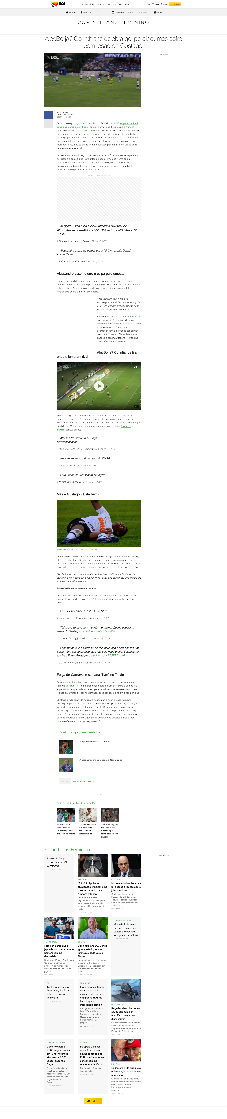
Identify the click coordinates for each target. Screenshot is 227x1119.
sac (149, 4)
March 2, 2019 (99, 240)
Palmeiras (126, 423)
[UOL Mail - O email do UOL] (155, 4)
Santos (60, 427)
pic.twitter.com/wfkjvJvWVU (99, 623)
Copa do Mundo (142, 12)
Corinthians (131, 314)
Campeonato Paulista (90, 130)
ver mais (91, 1091)
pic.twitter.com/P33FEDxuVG (107, 646)
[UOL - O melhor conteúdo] (58, 4)
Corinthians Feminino (113, 22)
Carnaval (70, 676)
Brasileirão (129, 12)
